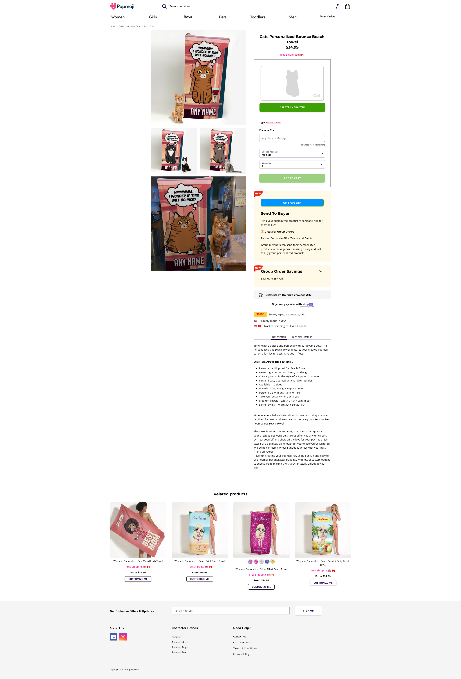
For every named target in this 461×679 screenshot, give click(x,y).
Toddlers (258, 18)
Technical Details (302, 337)
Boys (188, 18)
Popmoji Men (179, 652)
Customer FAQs (242, 642)
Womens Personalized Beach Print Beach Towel (199, 561)
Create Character (292, 107)
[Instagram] (123, 637)
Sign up (308, 610)
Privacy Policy (241, 654)
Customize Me (137, 579)
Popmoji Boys (180, 647)
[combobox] (292, 153)
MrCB (293, 18)
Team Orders (327, 18)
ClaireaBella (118, 18)
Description (279, 337)
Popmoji (176, 637)
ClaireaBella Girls (153, 18)
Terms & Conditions (245, 648)
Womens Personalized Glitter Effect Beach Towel (261, 569)
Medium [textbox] (267, 154)
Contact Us (239, 636)
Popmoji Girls (180, 642)
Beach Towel (273, 122)
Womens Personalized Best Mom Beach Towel (138, 561)
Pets (223, 18)
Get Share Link (292, 202)
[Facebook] (113, 637)
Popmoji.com (133, 669)
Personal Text (267, 130)
